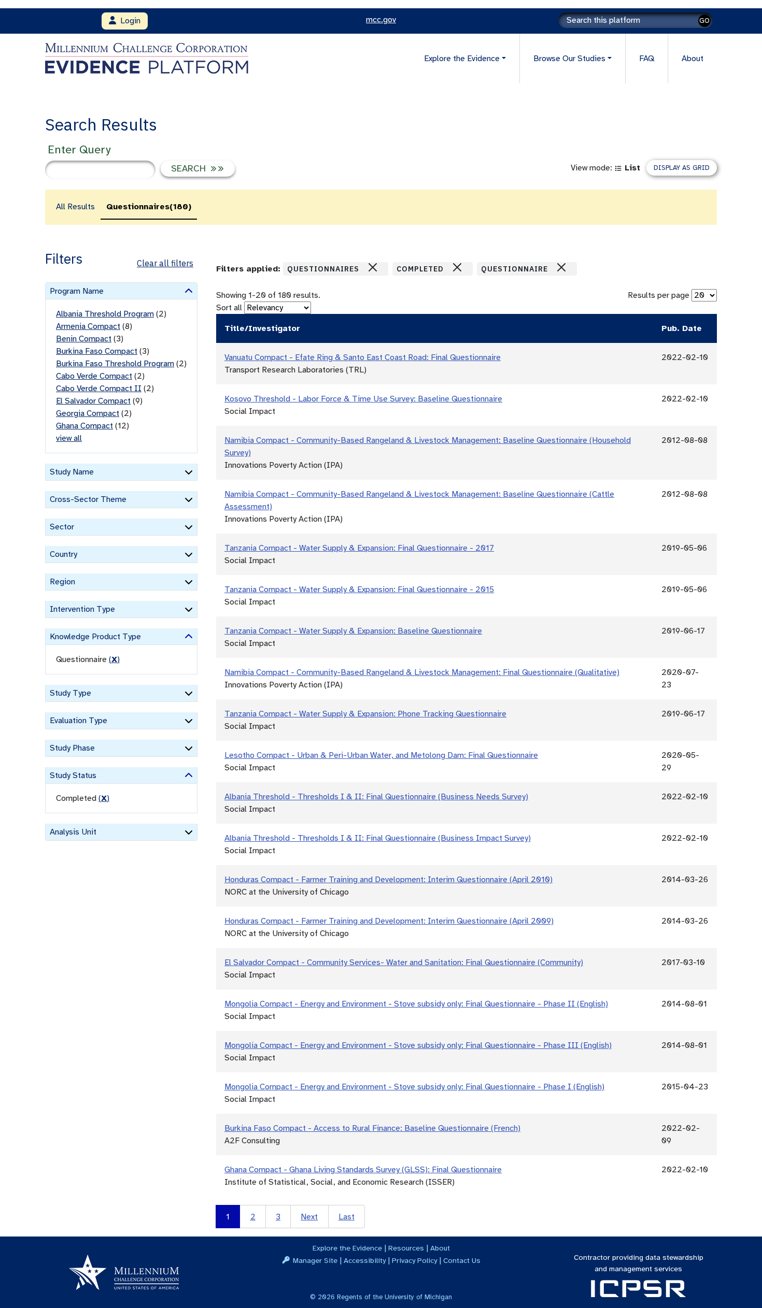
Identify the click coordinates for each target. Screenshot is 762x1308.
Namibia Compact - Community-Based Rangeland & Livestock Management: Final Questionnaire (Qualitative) (421, 672)
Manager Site (315, 1260)
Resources (406, 1248)
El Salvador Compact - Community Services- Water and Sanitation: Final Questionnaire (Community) (403, 962)
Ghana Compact (84, 426)
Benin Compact (83, 339)
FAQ (646, 58)
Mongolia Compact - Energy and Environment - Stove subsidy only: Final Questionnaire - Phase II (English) (416, 1004)
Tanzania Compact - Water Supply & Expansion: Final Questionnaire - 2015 (359, 589)
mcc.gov (381, 20)
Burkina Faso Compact (96, 351)
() (114, 659)
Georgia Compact (87, 413)
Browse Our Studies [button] (569, 58)
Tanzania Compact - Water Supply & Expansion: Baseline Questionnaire (353, 631)
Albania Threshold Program (105, 314)
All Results (75, 207)
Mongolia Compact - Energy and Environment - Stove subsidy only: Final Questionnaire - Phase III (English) (418, 1045)
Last (346, 1217)
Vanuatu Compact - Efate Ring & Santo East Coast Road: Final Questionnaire (362, 357)
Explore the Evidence (347, 1248)
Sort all (229, 308)
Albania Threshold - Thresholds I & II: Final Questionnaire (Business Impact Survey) (377, 838)
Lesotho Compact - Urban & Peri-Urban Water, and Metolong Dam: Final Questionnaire (381, 755)
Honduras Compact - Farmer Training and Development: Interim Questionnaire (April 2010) (388, 879)
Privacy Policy (414, 1260)
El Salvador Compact (93, 401)
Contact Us (462, 1260)
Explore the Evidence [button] (462, 58)
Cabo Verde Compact (94, 376)
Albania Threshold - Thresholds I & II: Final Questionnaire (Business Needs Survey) (376, 797)
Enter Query (79, 149)
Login (128, 21)
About (692, 58)
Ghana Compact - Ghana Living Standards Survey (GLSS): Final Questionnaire (363, 1170)
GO (704, 20)
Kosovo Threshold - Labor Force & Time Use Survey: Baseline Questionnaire (363, 399)
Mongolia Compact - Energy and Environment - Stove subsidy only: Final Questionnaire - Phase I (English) (414, 1087)
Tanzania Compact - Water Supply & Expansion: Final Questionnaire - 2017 (359, 548)
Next (309, 1217)
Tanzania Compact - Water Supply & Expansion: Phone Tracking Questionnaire (365, 714)
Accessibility (365, 1260)
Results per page (658, 295)
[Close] (372, 267)
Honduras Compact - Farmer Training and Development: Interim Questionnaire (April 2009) (389, 921)
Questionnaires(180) (148, 207)
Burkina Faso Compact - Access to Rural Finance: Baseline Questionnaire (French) (372, 1128)
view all (69, 438)
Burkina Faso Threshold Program (115, 363)
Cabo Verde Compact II (99, 388)
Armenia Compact (88, 326)
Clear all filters (165, 263)
